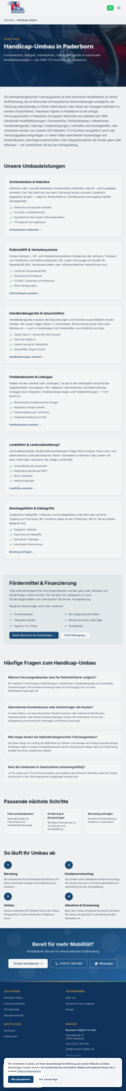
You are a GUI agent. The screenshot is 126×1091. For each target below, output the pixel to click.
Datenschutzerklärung (29, 1071)
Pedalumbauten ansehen (25, 424)
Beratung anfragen (21, 551)
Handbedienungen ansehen (27, 356)
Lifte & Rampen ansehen (25, 293)
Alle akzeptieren (20, 1079)
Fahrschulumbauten (14, 1003)
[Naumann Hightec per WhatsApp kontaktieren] (110, 7)
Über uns (70, 997)
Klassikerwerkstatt (13, 1015)
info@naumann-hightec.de (80, 1049)
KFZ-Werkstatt (11, 1009)
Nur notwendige (48, 1079)
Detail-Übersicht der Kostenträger (34, 635)
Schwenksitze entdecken (25, 229)
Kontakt (70, 1009)
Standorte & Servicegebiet (80, 1003)
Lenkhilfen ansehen (22, 488)
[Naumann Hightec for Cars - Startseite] (16, 8)
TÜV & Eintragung (75, 635)
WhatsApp (106, 963)
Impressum (9, 1030)
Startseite (9, 20)
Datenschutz (10, 1036)
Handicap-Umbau (13, 997)
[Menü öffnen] (119, 8)
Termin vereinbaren (26, 963)
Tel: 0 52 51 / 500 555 (77, 1043)
